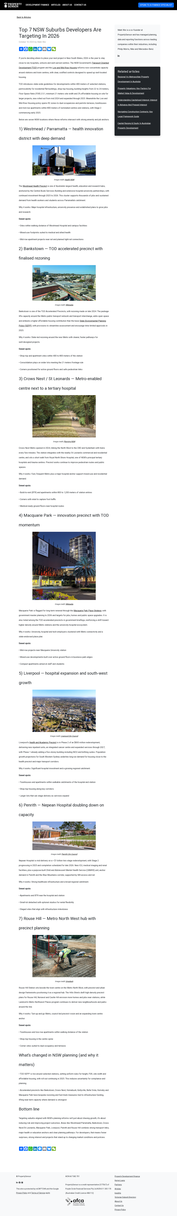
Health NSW (69, 180)
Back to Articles (24, 17)
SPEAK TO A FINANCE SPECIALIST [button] (156, 5)
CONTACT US (80, 5)
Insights (118, 1193)
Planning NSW (69, 442)
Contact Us (119, 1205)
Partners (118, 1185)
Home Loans (120, 1180)
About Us (118, 1201)
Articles (118, 1189)
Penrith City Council (69, 854)
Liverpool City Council (69, 736)
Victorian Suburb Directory (125, 1197)
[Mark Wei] (118, 56)
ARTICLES (55, 5)
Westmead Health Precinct (35, 186)
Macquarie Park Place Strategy (87, 610)
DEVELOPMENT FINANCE (37, 5)
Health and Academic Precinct (42, 742)
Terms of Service (38, 1193)
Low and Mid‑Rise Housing (64, 68)
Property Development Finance (127, 1176)
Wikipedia (69, 305)
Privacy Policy (21, 1193)
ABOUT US (67, 5)
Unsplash (69, 981)
